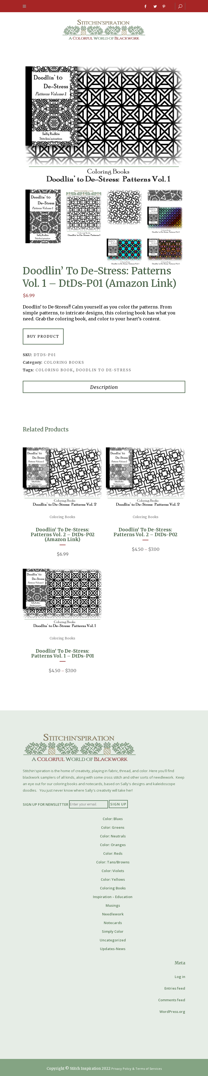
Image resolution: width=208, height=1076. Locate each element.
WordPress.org (172, 1011)
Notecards (113, 922)
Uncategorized (113, 940)
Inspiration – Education (112, 896)
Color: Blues (113, 818)
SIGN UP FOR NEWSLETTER (45, 804)
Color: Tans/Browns (112, 862)
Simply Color (112, 931)
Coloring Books (64, 362)
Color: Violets (113, 870)
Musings (113, 905)
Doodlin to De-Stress (103, 370)
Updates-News (112, 948)
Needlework (112, 914)
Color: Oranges (113, 844)
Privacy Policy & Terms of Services (136, 1069)
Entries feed (174, 988)
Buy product (43, 336)
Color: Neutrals (113, 836)
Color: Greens (112, 827)
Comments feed (171, 999)
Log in (180, 976)
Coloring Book (54, 370)
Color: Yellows (113, 879)
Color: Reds (112, 853)
